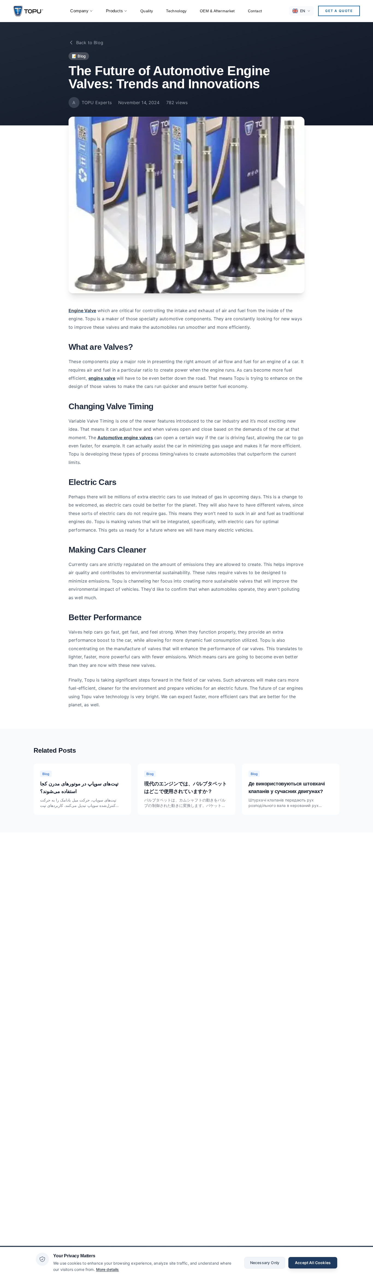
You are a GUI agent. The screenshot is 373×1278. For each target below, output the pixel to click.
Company (79, 10)
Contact (255, 11)
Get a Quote (339, 11)
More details (107, 1269)
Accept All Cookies (313, 1262)
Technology (176, 11)
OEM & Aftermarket (217, 11)
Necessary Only (264, 1262)
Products (114, 10)
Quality (146, 11)
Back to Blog (89, 42)
